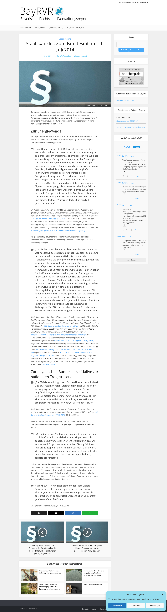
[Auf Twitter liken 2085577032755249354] (132, 230)
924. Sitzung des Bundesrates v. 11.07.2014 (49, 218)
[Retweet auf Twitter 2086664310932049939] (128, 198)
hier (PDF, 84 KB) (49, 364)
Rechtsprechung (75, 28)
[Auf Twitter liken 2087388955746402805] (132, 176)
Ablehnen (136, 605)
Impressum (93, 609)
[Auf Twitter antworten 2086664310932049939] (124, 198)
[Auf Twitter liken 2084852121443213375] (132, 254)
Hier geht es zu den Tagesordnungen (130, 127)
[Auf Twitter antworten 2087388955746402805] (124, 176)
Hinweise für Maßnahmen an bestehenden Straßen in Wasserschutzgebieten (94, 573)
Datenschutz (102, 609)
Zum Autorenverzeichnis (125, 100)
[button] (162, 594)
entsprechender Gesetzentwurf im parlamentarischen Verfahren (58, 335)
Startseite (25, 28)
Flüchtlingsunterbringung (93, 584)
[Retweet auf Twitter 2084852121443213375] (128, 254)
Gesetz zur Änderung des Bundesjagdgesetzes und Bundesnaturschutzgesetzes (49, 586)
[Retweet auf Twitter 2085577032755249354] (128, 230)
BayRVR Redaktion (64, 56)
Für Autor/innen (142, 2)
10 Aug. (131, 183)
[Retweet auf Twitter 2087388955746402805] (128, 176)
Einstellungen (155, 605)
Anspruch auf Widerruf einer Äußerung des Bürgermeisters (50, 572)
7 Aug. (131, 205)
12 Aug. (131, 156)
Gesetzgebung (56, 28)
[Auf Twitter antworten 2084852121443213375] (124, 254)
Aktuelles (40, 28)
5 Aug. (131, 237)
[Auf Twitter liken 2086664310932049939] (132, 198)
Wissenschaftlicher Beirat (127, 2)
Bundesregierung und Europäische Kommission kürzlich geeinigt (58, 230)
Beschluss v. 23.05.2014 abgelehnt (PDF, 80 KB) (74, 340)
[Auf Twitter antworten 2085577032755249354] (124, 230)
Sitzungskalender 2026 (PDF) (127, 121)
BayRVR (124, 156)
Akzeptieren (117, 605)
